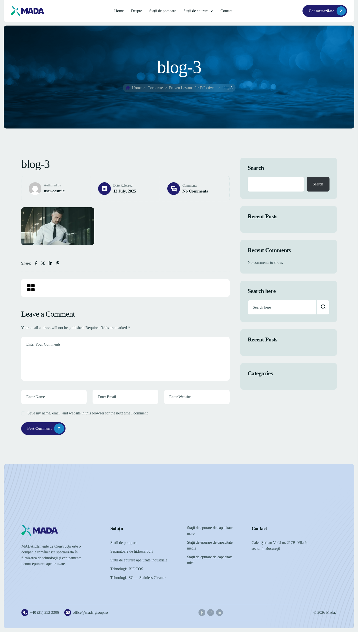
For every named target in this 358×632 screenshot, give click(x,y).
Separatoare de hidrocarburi (131, 551)
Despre (136, 11)
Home (119, 11)
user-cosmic (54, 191)
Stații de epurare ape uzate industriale (138, 560)
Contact (226, 11)
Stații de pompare (162, 11)
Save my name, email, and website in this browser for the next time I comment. (88, 413)
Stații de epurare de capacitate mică (210, 560)
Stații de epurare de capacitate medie (210, 545)
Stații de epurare (195, 11)
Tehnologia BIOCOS (126, 569)
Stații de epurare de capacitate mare (210, 531)
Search (256, 168)
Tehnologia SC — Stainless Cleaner (138, 578)
